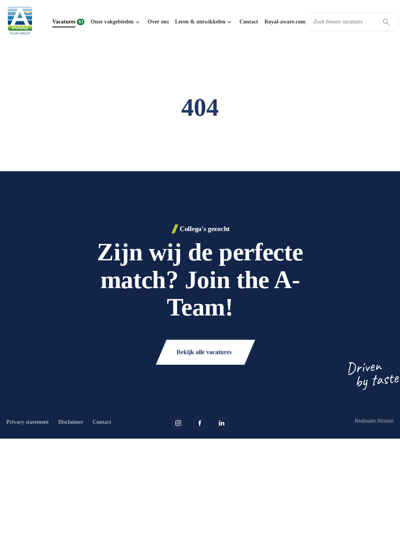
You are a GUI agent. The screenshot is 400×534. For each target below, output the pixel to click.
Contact (248, 22)
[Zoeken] (386, 22)
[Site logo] (20, 22)
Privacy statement (27, 422)
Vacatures (63, 22)
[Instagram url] (178, 423)
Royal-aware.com (284, 22)
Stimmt (385, 421)
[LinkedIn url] (222, 423)
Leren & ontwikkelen (200, 22)
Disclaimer (70, 422)
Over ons (158, 22)
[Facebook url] (200, 423)
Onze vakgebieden (112, 22)
